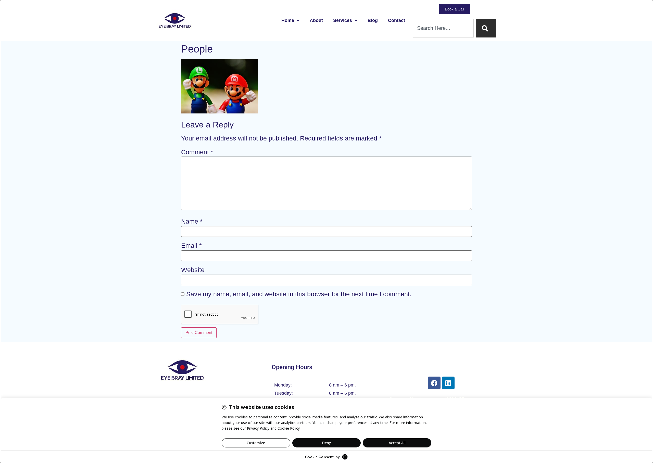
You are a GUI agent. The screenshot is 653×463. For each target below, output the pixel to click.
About (316, 20)
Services (342, 20)
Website (193, 270)
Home (287, 20)
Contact (396, 20)
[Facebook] (434, 383)
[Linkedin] (448, 383)
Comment (197, 152)
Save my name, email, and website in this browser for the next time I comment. (298, 294)
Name (192, 221)
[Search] (486, 28)
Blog (373, 20)
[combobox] (443, 28)
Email (191, 245)
